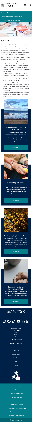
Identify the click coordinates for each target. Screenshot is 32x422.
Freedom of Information (17, 393)
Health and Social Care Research (11, 20)
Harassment (17, 400)
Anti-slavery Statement (17, 404)
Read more (16, 147)
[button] (25, 5)
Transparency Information (17, 412)
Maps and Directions (16, 343)
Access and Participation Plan (17, 415)
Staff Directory (16, 354)
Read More (16, 200)
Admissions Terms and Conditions (17, 408)
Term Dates (16, 357)
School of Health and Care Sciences (12, 16)
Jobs (16, 361)
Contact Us (16, 350)
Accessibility (17, 386)
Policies (16, 365)
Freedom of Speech (17, 397)
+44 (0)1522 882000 (16, 339)
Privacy (17, 389)
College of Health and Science (9, 12)
